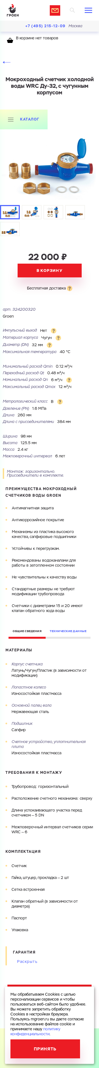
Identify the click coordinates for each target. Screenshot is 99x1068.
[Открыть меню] (88, 10)
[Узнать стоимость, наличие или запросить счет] (55, 10)
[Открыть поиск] (72, 10)
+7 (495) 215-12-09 (45, 26)
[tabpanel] (49, 168)
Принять (45, 1048)
